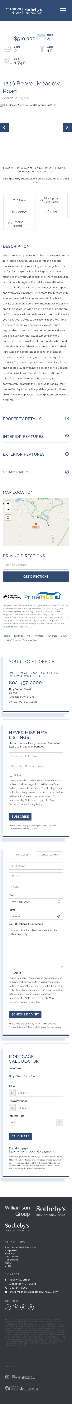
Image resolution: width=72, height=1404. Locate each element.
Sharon (52, 635)
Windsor (39, 635)
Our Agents (30, 702)
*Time (12, 909)
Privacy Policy (35, 804)
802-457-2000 (25, 682)
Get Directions (36, 576)
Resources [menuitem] (11, 1259)
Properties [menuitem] (11, 1250)
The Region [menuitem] (12, 1256)
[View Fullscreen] (8, 517)
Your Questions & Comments (26, 924)
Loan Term (15, 1068)
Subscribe (20, 816)
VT (28, 635)
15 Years (33, 1076)
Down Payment (18, 1101)
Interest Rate (16, 1115)
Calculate (20, 1136)
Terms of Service (46, 1027)
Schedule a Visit (49, 855)
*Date (12, 895)
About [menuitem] (8, 1262)
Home (6, 635)
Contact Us (15, 702)
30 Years (17, 1076)
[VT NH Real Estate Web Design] (36, 1388)
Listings (18, 635)
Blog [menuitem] (8, 1265)
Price (12, 1086)
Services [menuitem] (10, 1253)
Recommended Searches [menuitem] (21, 1247)
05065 (64, 635)
